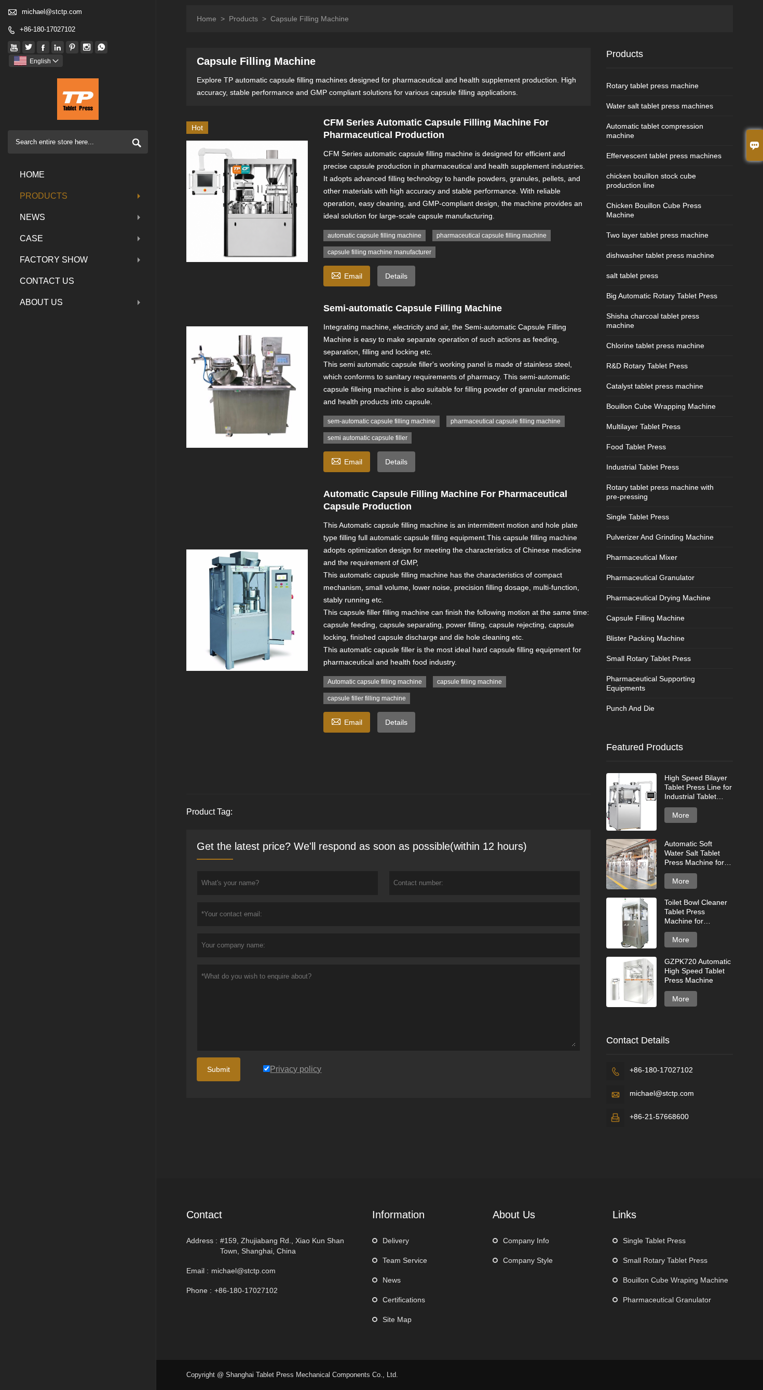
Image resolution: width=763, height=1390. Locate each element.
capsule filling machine (469, 681)
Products (43, 195)
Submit (218, 1069)
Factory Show (54, 259)
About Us (41, 302)
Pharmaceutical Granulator (650, 577)
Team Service (405, 1260)
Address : (201, 1240)
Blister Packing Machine (645, 638)
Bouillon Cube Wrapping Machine (661, 406)
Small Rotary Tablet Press (648, 658)
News (32, 217)
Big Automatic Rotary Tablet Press (661, 296)
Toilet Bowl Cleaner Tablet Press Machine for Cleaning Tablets (695, 912)
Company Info (526, 1240)
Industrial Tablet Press (642, 467)
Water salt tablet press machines (659, 106)
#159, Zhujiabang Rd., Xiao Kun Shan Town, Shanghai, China (282, 1245)
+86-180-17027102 (47, 29)
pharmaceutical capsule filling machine (492, 235)
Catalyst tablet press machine (654, 386)
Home (32, 174)
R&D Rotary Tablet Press (647, 366)
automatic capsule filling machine (374, 235)
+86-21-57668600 (659, 1116)
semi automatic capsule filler (367, 438)
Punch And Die (630, 708)
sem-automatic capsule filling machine (381, 421)
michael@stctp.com (52, 12)
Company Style (528, 1260)
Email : (197, 1271)
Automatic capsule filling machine (375, 681)
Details (396, 276)
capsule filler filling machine (367, 698)
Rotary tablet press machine (652, 85)
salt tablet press (632, 275)
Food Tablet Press (636, 447)
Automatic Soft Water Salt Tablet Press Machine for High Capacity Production (694, 853)
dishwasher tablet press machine (660, 255)
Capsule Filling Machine (645, 618)
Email (346, 274)
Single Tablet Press (637, 517)
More (680, 815)
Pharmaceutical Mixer (641, 557)
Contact (204, 1214)
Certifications (404, 1300)
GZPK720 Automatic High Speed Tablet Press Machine (697, 970)
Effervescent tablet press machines (663, 156)
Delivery (396, 1240)
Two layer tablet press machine (657, 235)
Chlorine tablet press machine (655, 345)
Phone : (199, 1290)
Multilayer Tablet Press (643, 426)
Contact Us (47, 281)
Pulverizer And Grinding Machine (660, 537)
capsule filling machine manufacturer (379, 252)
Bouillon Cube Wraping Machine (675, 1280)
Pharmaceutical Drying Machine (658, 598)
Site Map (397, 1319)
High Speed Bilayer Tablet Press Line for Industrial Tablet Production (698, 787)
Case (31, 238)
